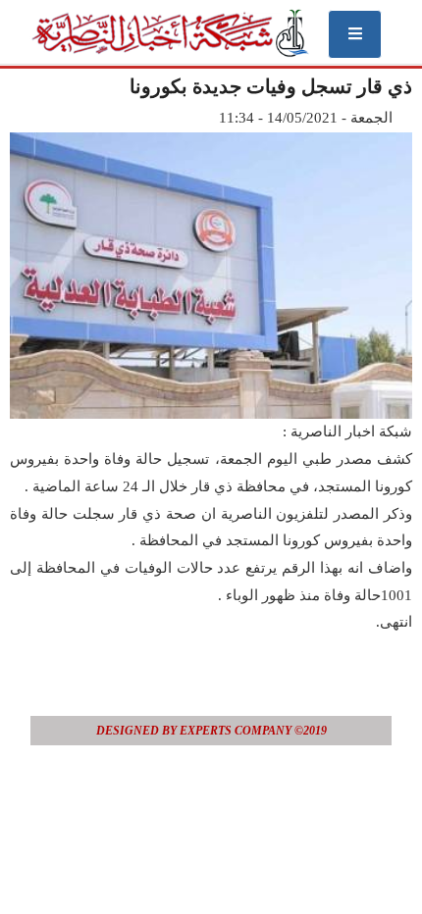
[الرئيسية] (169, 33)
